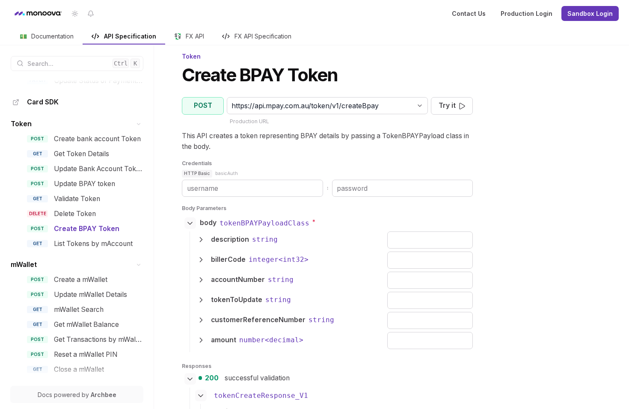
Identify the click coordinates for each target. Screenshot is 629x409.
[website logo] (38, 14)
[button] (138, 123)
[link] (47, 37)
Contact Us (469, 13)
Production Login (526, 13)
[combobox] (232, 106)
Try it (447, 105)
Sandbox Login (590, 13)
